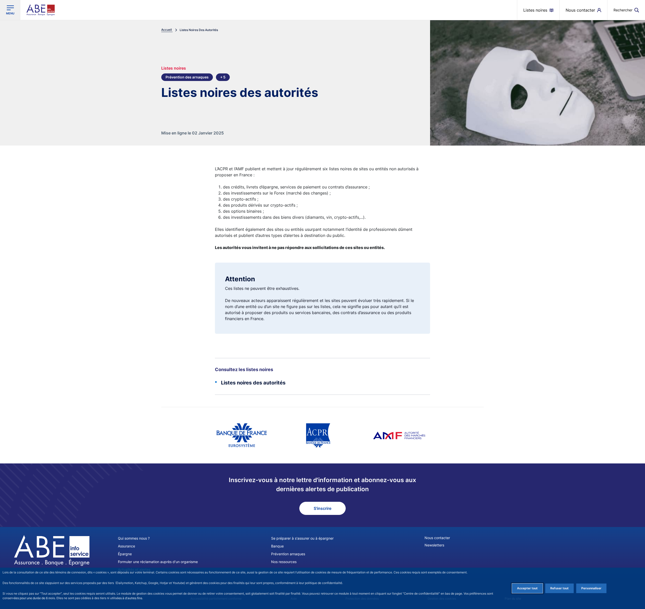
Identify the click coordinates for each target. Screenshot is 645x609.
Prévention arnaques (288, 554)
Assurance (126, 546)
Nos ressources (284, 562)
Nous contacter (437, 538)
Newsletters (434, 545)
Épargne (125, 554)
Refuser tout (559, 588)
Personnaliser (591, 588)
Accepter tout (527, 588)
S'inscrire (322, 508)
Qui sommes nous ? (134, 538)
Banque (277, 546)
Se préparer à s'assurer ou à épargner (302, 538)
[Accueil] (51, 550)
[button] (626, 10)
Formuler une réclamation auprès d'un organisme (158, 562)
